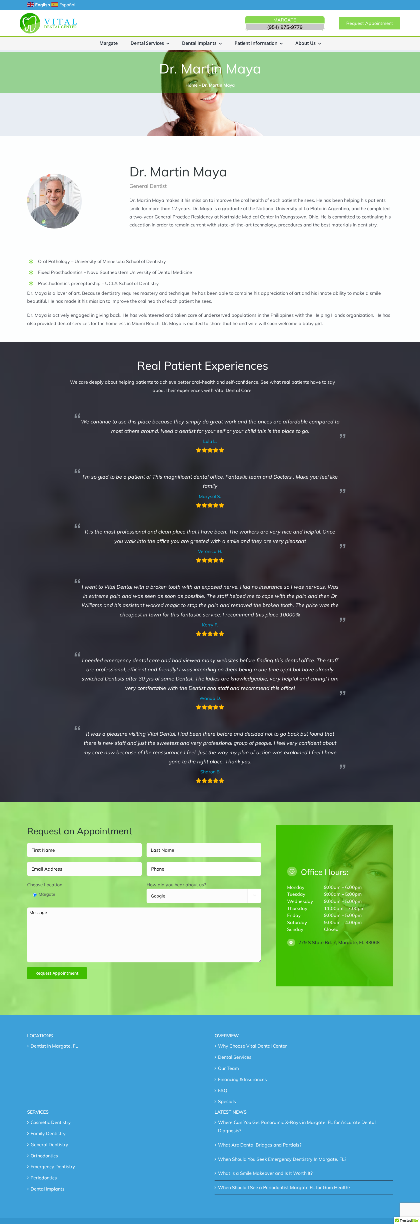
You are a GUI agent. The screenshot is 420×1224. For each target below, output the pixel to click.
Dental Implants (48, 1189)
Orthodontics (44, 1156)
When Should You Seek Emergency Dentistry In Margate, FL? (282, 1159)
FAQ (222, 1090)
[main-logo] (48, 15)
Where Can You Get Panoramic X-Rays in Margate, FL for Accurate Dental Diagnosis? (297, 1126)
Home (191, 85)
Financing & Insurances (242, 1079)
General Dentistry (49, 1144)
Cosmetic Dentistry (51, 1122)
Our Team (228, 1068)
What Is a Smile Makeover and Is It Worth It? (265, 1173)
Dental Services (234, 1057)
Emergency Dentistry (53, 1166)
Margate (47, 894)
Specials (227, 1101)
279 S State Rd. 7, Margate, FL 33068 (339, 942)
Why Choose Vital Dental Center (252, 1046)
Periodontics (44, 1178)
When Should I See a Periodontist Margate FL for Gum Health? (284, 1187)
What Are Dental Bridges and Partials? (259, 1145)
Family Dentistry (48, 1133)
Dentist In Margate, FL (54, 1046)
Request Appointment (57, 973)
